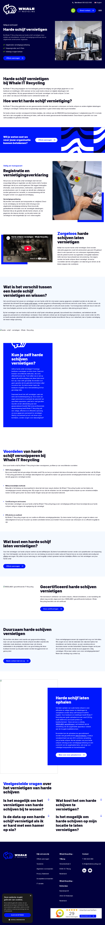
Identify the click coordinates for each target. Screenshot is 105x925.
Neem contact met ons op (15, 661)
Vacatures (40, 864)
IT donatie (40, 883)
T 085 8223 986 (87, 859)
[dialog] (17, 908)
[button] (17, 919)
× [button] (30, 895)
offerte (5, 556)
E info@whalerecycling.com (91, 864)
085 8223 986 (83, 2)
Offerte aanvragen (13, 58)
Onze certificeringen (50, 609)
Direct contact (85, 10)
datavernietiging (80, 736)
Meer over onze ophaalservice (70, 755)
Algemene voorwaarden (45, 869)
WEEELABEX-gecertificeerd (65, 724)
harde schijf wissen (31, 303)
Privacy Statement (43, 874)
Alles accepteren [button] (17, 915)
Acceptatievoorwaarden (45, 878)
